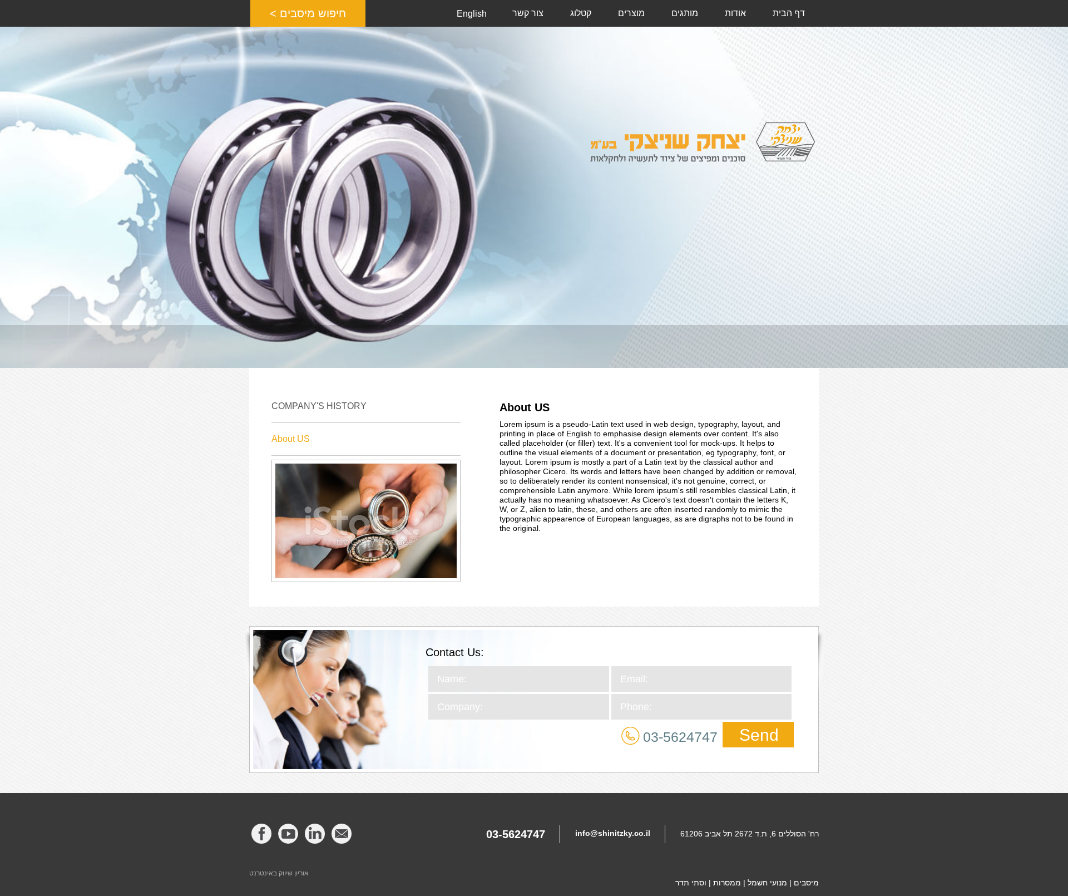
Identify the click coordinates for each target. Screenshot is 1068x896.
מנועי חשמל (767, 882)
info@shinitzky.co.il (612, 833)
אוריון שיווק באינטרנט (279, 873)
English (472, 13)
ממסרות (727, 882)
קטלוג (580, 13)
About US (290, 439)
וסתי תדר (690, 882)
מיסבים (806, 882)
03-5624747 (680, 737)
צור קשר (527, 13)
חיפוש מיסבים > (308, 13)
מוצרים (631, 13)
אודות (735, 13)
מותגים (684, 13)
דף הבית (789, 13)
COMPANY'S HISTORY (319, 406)
